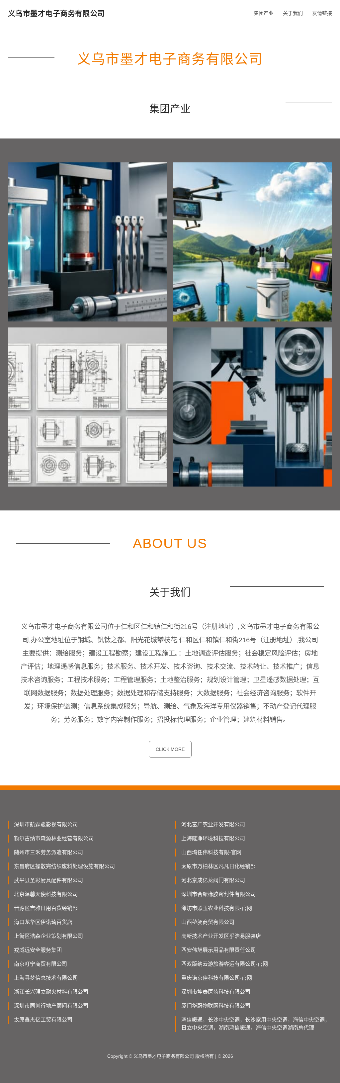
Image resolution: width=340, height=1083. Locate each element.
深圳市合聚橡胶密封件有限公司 (218, 894)
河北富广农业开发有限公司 (213, 824)
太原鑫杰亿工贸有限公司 (43, 1020)
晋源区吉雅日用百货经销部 (46, 908)
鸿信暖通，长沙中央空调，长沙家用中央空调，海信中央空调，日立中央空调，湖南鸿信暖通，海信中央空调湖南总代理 (255, 1024)
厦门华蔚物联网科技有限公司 (215, 1006)
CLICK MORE (170, 749)
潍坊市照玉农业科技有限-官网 (216, 908)
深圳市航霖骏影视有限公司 (46, 824)
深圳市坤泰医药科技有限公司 (215, 992)
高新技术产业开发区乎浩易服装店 (221, 936)
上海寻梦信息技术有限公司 (46, 978)
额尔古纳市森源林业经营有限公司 (54, 838)
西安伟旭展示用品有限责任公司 (218, 950)
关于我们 (293, 13)
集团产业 (264, 13)
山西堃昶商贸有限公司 (207, 922)
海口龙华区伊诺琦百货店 (43, 922)
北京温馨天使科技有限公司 (46, 894)
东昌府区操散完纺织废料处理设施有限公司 (64, 866)
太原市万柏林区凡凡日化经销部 (218, 866)
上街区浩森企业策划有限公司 (48, 936)
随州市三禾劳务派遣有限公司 (48, 852)
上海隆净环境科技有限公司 (213, 838)
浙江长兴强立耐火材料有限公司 (51, 992)
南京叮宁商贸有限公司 (40, 964)
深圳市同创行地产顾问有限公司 (51, 1006)
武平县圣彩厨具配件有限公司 (48, 880)
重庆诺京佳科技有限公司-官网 (216, 978)
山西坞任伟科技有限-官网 (211, 852)
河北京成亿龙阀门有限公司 (213, 880)
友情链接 (322, 13)
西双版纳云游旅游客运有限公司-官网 (224, 964)
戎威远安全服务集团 (38, 950)
